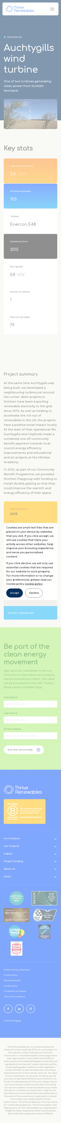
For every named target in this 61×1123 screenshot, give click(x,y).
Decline (34, 592)
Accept (14, 592)
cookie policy (33, 583)
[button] (30, 561)
